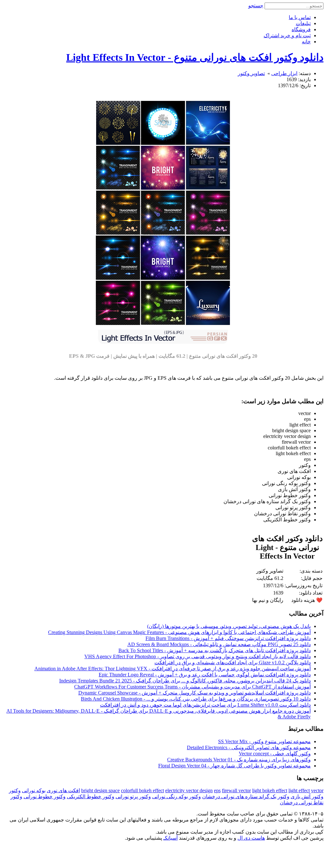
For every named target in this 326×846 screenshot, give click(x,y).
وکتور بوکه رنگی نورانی (176, 796)
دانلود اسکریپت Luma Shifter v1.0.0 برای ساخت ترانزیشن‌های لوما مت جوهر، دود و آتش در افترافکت (205, 705)
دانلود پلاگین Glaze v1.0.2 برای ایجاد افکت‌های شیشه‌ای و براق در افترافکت (232, 662)
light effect (299, 790)
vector (317, 790)
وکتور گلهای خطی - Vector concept (275, 753)
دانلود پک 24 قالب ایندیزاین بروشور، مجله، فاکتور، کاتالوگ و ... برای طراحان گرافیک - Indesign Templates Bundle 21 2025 (185, 680)
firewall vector (236, 790)
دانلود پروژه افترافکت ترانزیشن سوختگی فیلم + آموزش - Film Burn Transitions (228, 638)
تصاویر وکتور (251, 73)
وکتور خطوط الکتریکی (90, 796)
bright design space (100, 790)
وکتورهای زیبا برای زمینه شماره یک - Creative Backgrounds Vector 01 (239, 759)
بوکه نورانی (34, 790)
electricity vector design (189, 790)
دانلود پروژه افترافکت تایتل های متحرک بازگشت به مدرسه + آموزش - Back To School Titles (214, 650)
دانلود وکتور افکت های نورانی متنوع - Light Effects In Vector (194, 57)
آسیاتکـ (170, 838)
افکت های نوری (63, 790)
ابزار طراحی (284, 73)
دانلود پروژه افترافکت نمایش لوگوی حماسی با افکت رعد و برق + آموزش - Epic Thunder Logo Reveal (205, 674)
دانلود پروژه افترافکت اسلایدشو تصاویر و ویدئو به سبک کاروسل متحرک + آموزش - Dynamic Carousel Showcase (194, 692)
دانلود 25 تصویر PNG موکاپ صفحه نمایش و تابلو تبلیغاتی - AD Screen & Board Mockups (219, 644)
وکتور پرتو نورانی (133, 796)
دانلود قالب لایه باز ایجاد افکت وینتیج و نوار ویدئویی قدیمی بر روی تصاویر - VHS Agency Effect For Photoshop (197, 656)
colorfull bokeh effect (142, 790)
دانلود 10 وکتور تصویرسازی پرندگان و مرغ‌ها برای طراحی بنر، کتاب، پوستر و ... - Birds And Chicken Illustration (196, 698)
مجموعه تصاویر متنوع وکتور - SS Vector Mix (264, 741)
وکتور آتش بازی (307, 796)
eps (217, 790)
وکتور (15, 790)
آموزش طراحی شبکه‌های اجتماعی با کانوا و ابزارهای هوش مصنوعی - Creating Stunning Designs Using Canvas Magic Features (179, 632)
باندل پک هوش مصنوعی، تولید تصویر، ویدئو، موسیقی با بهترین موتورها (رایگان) (229, 626)
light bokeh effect (269, 790)
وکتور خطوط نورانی (45, 796)
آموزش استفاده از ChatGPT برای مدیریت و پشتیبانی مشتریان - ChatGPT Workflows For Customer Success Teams (192, 686)
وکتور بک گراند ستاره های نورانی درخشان (245, 796)
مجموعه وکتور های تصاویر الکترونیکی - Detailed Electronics (249, 747)
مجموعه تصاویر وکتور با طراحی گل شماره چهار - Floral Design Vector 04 (234, 765)
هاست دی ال (251, 838)
